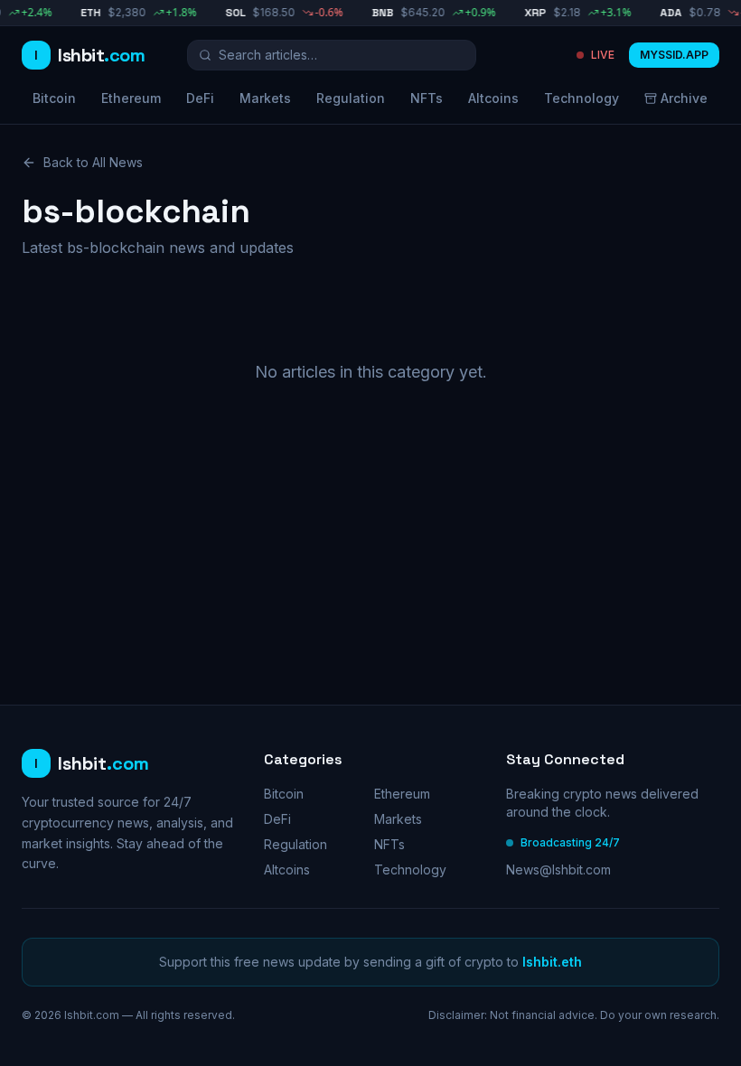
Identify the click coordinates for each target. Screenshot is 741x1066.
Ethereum (131, 98)
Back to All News (93, 162)
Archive (684, 98)
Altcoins (493, 98)
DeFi (200, 98)
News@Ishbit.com (558, 869)
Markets (265, 98)
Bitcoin (54, 98)
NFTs (426, 98)
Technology (581, 98)
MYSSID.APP (674, 54)
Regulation (350, 98)
